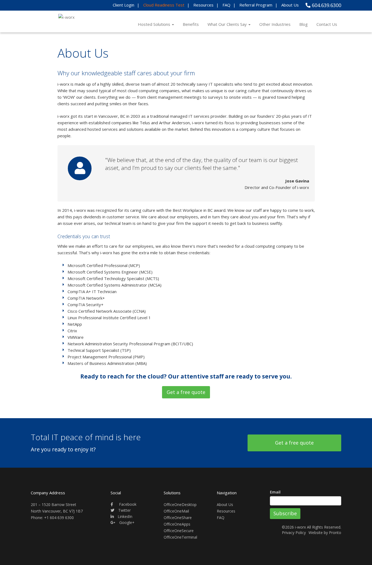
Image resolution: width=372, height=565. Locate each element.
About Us (290, 5)
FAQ (226, 5)
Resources (203, 5)
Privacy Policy (294, 532)
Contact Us (326, 24)
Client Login (123, 5)
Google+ (126, 522)
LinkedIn (124, 516)
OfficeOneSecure (179, 530)
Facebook (127, 504)
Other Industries (275, 24)
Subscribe (285, 513)
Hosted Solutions (154, 24)
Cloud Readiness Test (163, 5)
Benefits (191, 24)
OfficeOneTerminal (180, 537)
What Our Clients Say (228, 24)
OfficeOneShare (178, 517)
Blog (303, 24)
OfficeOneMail (176, 511)
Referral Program (255, 5)
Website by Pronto (325, 532)
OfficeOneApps (177, 524)
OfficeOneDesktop (180, 504)
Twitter (124, 510)
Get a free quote (186, 392)
